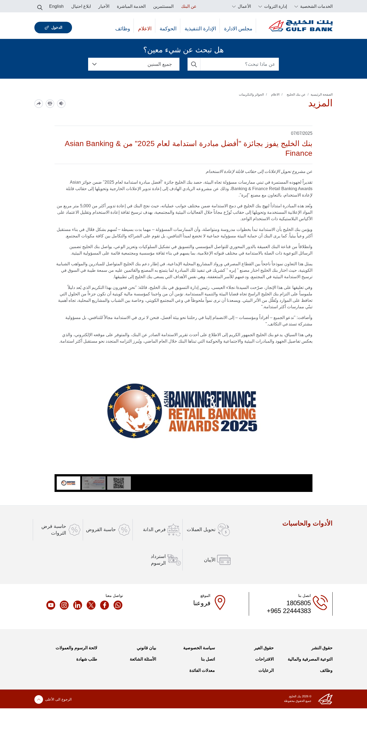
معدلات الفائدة (202, 670)
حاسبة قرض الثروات (53, 530)
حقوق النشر (322, 648)
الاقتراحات (264, 659)
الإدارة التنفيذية (200, 28)
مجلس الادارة (238, 28)
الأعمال (244, 6)
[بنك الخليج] (301, 26)
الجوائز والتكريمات (251, 94)
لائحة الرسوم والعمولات (76, 648)
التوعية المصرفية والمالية (310, 659)
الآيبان (209, 560)
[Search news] (194, 64)
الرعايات (266, 670)
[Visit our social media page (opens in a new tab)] (116, 605)
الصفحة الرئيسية (322, 94)
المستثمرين (163, 6)
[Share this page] (38, 103)
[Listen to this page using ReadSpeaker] (61, 103)
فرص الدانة (154, 529)
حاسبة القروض (101, 529)
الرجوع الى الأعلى (58, 699)
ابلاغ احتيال (81, 6)
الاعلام (145, 28)
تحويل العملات (201, 529)
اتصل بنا (208, 659)
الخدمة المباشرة (131, 6)
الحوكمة (168, 28)
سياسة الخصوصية (199, 648)
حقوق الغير (264, 648)
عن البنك (189, 6)
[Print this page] (50, 103)
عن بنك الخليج (296, 94)
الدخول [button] (56, 27)
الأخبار (103, 6)
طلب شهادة (86, 659)
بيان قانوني (146, 648)
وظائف (122, 28)
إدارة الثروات (275, 6)
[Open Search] (39, 6)
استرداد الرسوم (158, 560)
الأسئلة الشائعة (143, 659)
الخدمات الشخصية (316, 6)
